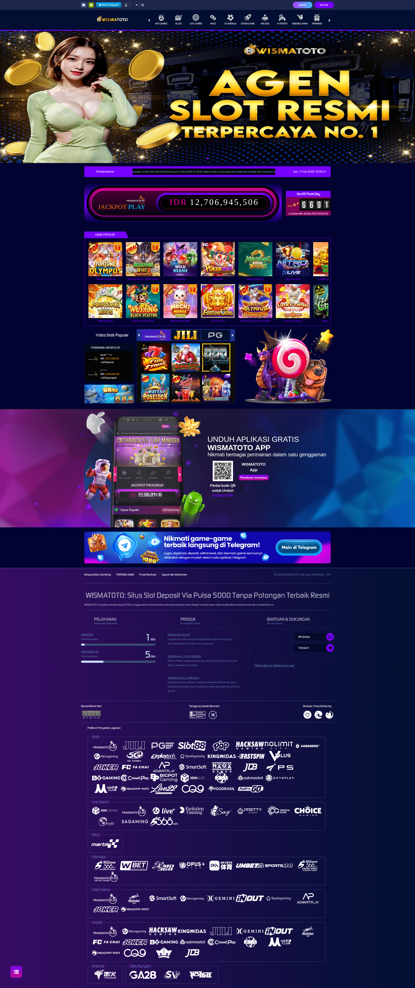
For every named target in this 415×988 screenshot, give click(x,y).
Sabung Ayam (299, 23)
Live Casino (196, 23)
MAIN (108, 259)
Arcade (265, 23)
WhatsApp (304, 636)
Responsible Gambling (97, 574)
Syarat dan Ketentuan (174, 574)
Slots (178, 23)
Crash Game (248, 23)
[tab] (156, 335)
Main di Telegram (110, 4)
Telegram (303, 647)
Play (136, 207)
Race (213, 23)
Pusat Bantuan (147, 574)
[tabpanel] (207, 97)
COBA (158, 353)
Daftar (324, 4)
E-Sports (282, 23)
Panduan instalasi (253, 477)
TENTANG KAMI (125, 574)
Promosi (317, 23)
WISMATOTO (90, 604)
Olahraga (230, 23)
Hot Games (161, 23)
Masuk (302, 4)
